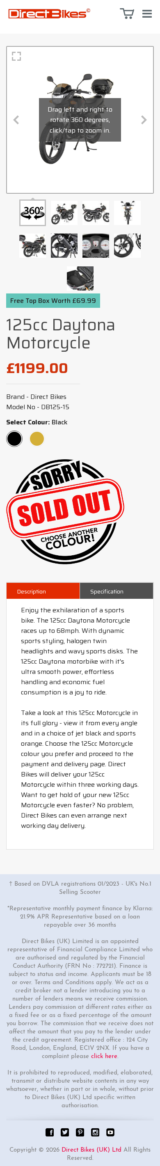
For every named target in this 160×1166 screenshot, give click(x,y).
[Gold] (37, 435)
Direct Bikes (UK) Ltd (91, 1150)
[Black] (14, 435)
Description (31, 591)
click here (104, 1057)
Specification (106, 591)
